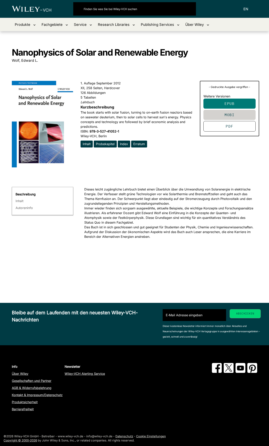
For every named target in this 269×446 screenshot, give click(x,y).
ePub (229, 103)
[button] (25, 24)
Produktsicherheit (25, 402)
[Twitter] (229, 372)
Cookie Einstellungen (151, 436)
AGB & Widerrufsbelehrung (31, 388)
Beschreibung (26, 194)
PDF (229, 126)
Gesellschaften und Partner (31, 381)
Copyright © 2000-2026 (20, 440)
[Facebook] (217, 372)
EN (245, 9)
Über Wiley (20, 374)
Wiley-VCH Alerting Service (85, 374)
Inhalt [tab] (19, 201)
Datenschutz (124, 436)
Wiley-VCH (35, 9)
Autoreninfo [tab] (24, 208)
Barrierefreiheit (23, 409)
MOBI (229, 114)
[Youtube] (240, 372)
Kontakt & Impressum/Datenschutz (37, 395)
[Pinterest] (252, 372)
